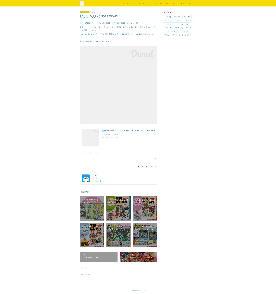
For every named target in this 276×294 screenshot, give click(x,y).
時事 (177, 17)
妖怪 (185, 31)
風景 (167, 3)
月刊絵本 (170, 35)
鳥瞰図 (179, 28)
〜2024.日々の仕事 (178, 3)
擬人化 (169, 20)
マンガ (169, 24)
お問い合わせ (147, 3)
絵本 (168, 17)
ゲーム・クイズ (84, 12)
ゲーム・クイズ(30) (85, 153)
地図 (189, 20)
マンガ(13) (95, 153)
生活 (189, 28)
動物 (187, 17)
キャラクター (182, 24)
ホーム (126, 3)
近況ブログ (191, 3)
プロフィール (135, 3)
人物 (161, 3)
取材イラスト (183, 35)
